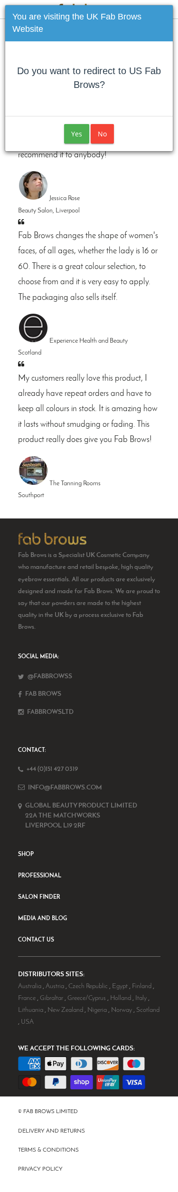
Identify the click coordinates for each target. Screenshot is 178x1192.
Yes (76, 133)
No (102, 133)
